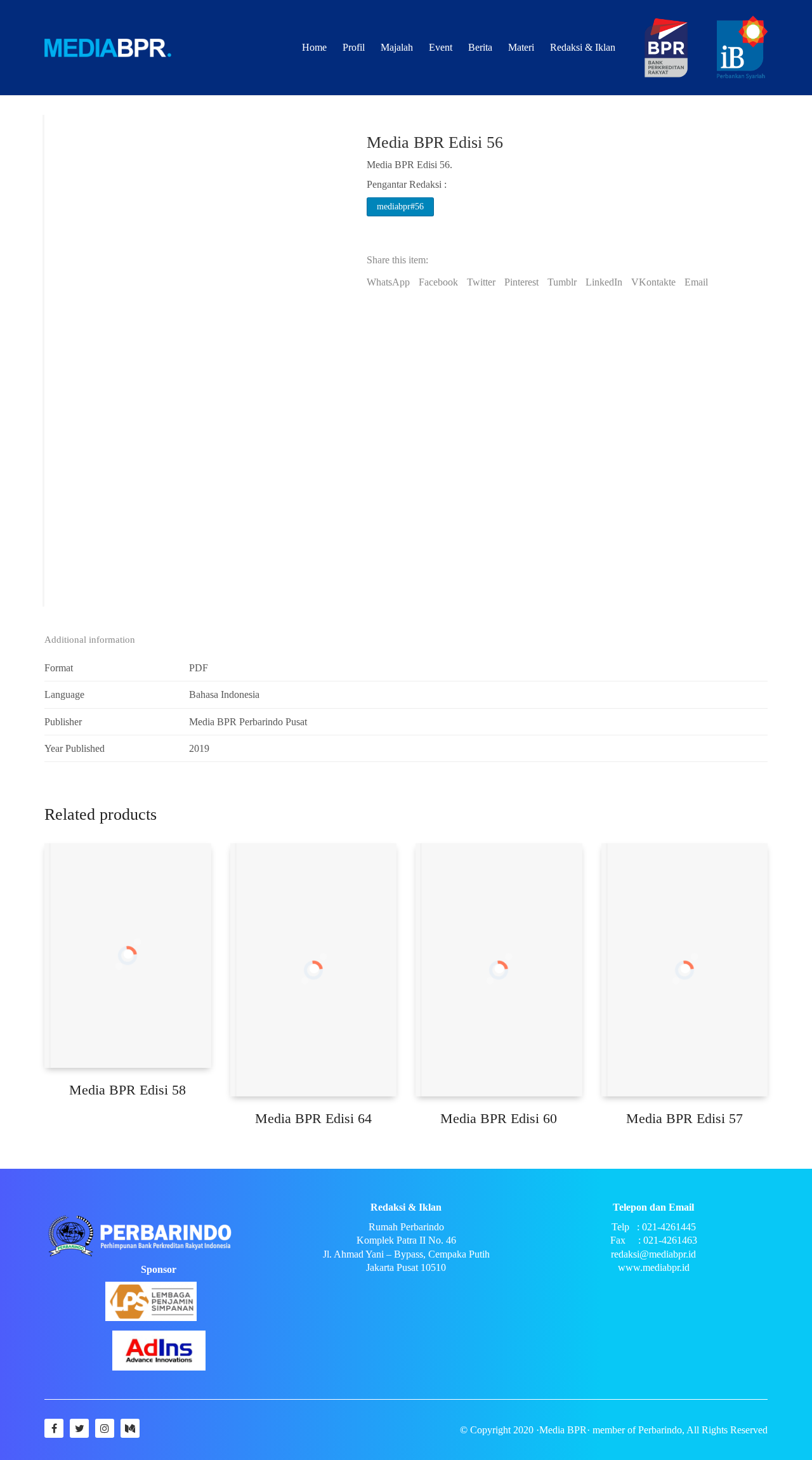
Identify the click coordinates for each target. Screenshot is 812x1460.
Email (696, 282)
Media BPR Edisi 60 (498, 1118)
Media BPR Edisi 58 (127, 1090)
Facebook (438, 282)
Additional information (89, 640)
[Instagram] (104, 1428)
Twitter (481, 282)
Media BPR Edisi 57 (684, 1118)
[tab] (94, 640)
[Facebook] (53, 1428)
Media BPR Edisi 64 (313, 1118)
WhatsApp (388, 282)
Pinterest (521, 282)
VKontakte (653, 282)
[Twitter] (79, 1428)
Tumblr (562, 282)
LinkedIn (604, 282)
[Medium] (130, 1428)
